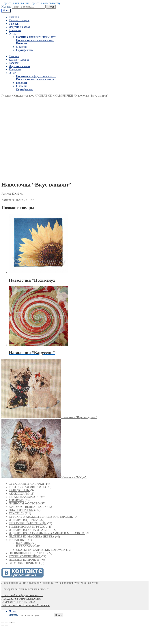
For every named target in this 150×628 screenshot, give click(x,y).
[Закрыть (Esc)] (2, 622)
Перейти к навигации (15, 3)
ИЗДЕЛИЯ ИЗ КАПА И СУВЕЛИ (30, 529)
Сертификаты (24, 50)
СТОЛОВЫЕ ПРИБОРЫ (24, 562)
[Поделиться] (6, 622)
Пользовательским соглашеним (21, 598)
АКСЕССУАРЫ (19, 493)
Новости (21, 43)
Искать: (6, 6)
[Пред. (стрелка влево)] (2, 625)
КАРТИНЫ (23, 543)
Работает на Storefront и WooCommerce (25, 605)
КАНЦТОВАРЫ (19, 490)
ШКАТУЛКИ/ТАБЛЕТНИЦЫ (27, 523)
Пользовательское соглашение (35, 40)
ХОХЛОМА (16, 500)
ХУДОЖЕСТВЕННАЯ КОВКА (29, 506)
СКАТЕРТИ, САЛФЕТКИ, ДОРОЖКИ (40, 549)
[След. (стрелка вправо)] (6, 625)
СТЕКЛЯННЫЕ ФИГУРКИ (26, 483)
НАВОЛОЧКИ (64, 95)
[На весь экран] (10, 622)
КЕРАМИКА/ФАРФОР (23, 496)
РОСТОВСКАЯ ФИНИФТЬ (26, 486)
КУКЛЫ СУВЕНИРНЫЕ (25, 556)
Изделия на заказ (19, 26)
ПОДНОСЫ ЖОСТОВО (24, 503)
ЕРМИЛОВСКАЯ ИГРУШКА (28, 526)
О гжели (21, 46)
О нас (12, 33)
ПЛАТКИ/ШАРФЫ (21, 510)
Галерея (13, 23)
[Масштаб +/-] (13, 622)
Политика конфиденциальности (36, 36)
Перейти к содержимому (44, 3)
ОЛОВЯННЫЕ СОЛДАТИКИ (28, 553)
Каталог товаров (19, 20)
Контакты (15, 30)
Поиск (51, 6)
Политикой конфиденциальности (22, 595)
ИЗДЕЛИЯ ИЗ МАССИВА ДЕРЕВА (31, 536)
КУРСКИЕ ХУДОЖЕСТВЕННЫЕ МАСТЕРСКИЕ (41, 516)
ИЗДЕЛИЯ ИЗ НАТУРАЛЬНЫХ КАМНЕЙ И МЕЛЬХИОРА (47, 533)
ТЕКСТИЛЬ (16, 513)
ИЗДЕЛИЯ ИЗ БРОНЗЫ (24, 559)
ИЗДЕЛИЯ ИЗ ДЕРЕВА (24, 520)
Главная (14, 17)
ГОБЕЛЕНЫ (44, 95)
